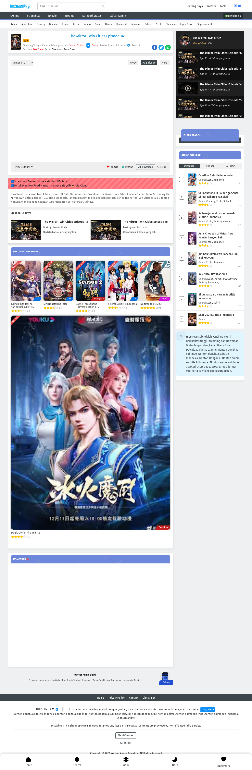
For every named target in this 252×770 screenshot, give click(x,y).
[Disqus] (90, 615)
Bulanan (210, 166)
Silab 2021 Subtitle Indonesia (216, 315)
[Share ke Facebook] (155, 47)
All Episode (149, 62)
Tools (223, 6)
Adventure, (221, 278)
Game (98, 24)
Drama (65, 24)
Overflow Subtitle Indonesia (215, 175)
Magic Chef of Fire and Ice (25, 532)
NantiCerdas (125, 735)
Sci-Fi (159, 24)
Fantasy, (218, 221)
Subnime (125, 743)
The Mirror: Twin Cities (207, 38)
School (148, 24)
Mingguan (189, 166)
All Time (230, 166)
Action (14, 24)
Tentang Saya (194, 6)
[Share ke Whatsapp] (168, 47)
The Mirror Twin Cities (63, 49)
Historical (121, 24)
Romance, (218, 179)
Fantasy (87, 24)
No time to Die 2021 (151, 303)
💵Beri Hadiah (233, 16)
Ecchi (76, 24)
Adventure (27, 24)
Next (165, 62)
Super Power (187, 24)
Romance (136, 24)
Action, (210, 278)
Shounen (171, 24)
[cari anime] (103, 6)
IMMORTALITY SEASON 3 (212, 274)
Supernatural (204, 24)
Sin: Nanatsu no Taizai (56, 303)
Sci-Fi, (216, 302)
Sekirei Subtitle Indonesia (123, 303)
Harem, (227, 221)
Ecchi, (209, 179)
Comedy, (211, 201)
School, (227, 201)
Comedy (41, 24)
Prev (133, 62)
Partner (211, 6)
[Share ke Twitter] (161, 47)
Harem (108, 24)
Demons (53, 24)
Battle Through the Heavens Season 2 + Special (87, 305)
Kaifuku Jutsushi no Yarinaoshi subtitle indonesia (22, 305)
